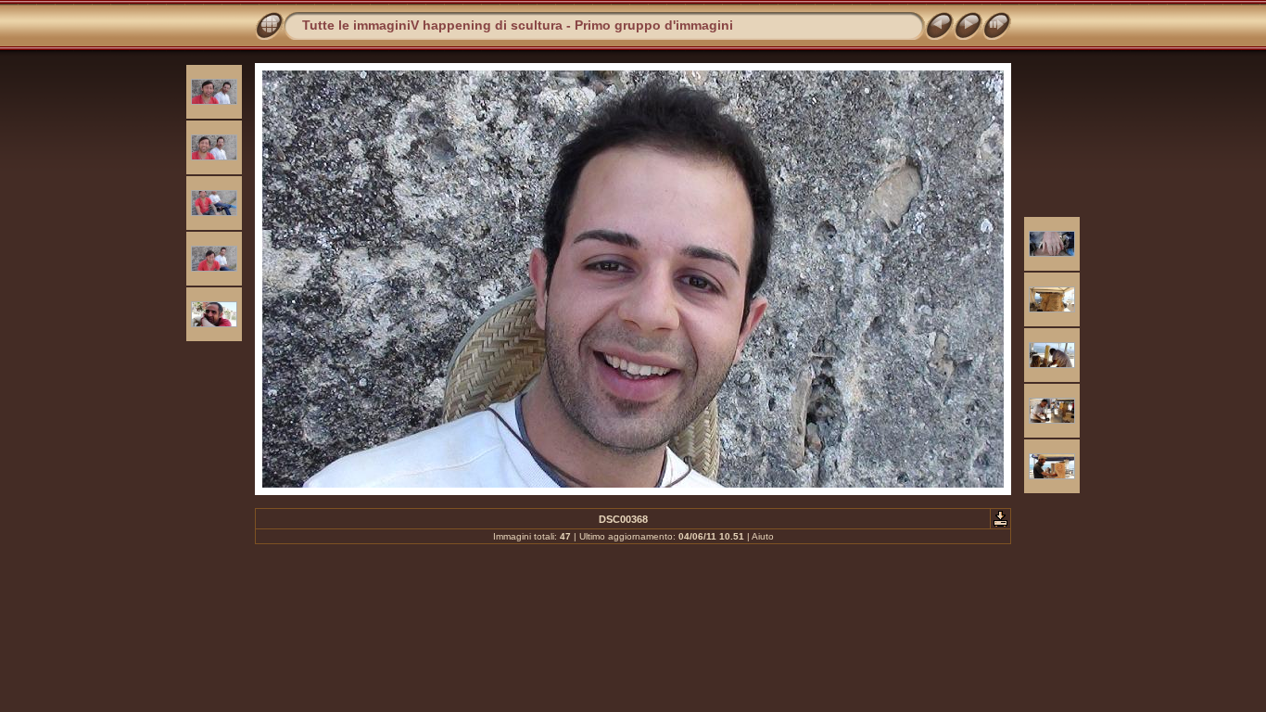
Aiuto (763, 536)
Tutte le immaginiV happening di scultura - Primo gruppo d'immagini (517, 25)
